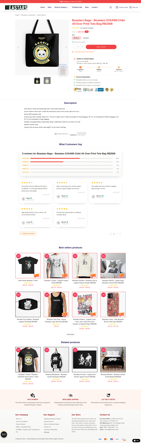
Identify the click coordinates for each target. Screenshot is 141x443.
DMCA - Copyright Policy (23, 427)
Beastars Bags (81, 133)
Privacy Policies (20, 424)
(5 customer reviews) (86, 28)
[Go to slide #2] (47, 80)
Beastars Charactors (28, 15)
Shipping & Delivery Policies (52, 419)
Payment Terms (49, 421)
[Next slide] (66, 47)
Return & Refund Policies (51, 424)
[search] (111, 7)
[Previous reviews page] (110, 234)
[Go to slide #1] (37, 80)
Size (73, 35)
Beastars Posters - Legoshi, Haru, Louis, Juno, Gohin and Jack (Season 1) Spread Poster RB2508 (84, 322)
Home (17, 15)
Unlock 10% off (4, 434)
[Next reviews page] (120, 234)
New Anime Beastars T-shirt (28, 280)
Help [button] (137, 440)
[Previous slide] (18, 47)
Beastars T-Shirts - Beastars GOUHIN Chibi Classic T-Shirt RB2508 (28, 377)
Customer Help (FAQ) (50, 429)
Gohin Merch (41, 15)
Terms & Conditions (22, 421)
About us (18, 419)
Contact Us (47, 427)
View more (70, 334)
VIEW (28, 276)
